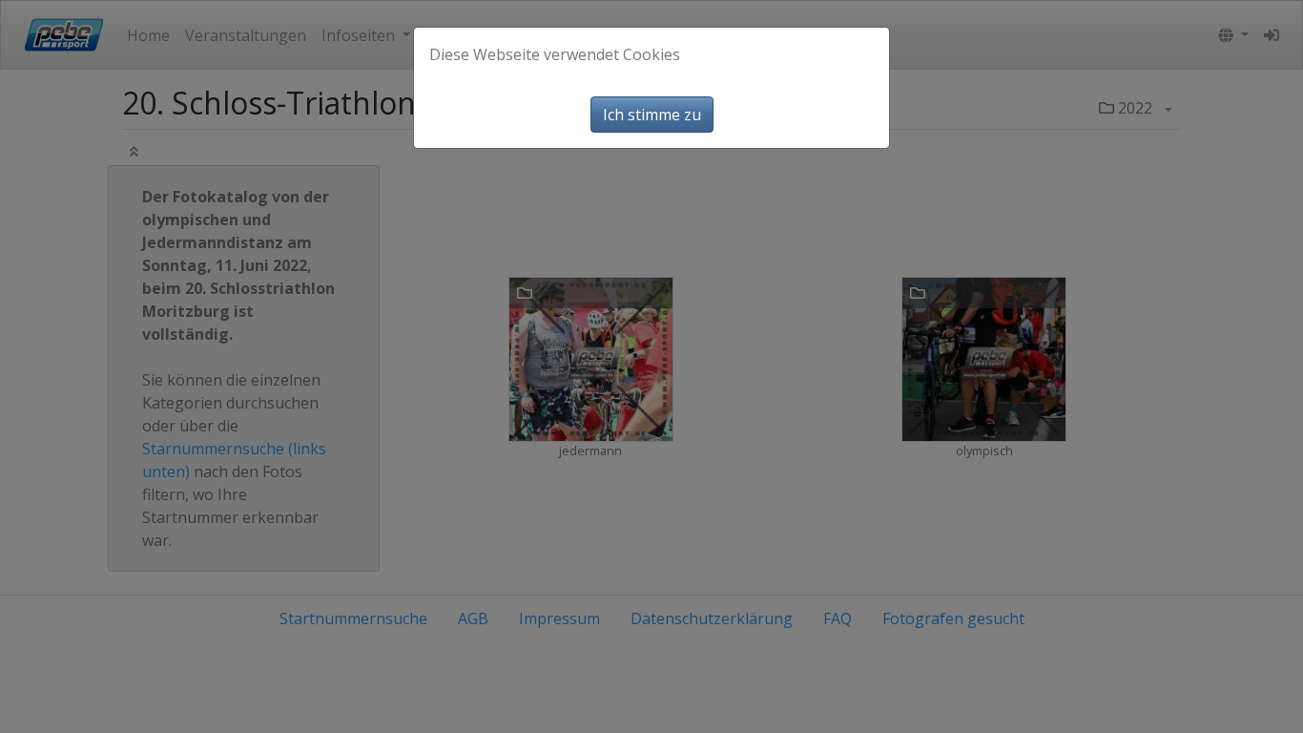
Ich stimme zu (652, 114)
